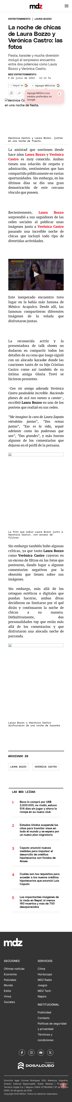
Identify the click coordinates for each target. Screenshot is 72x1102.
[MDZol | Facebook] (22, 1053)
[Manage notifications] (63, 1085)
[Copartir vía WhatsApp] (11, 93)
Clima (41, 968)
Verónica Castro (46, 767)
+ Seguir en (17, 85)
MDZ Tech (44, 991)
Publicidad (44, 1012)
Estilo (7, 991)
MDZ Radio (45, 980)
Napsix (42, 996)
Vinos (7, 996)
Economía (10, 974)
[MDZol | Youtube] (41, 1053)
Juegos (42, 985)
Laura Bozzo (35, 155)
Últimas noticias (14, 968)
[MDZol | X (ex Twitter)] (50, 1053)
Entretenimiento (19, 19)
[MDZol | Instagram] (31, 1053)
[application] (36, 274)
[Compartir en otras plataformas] (19, 93)
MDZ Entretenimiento (22, 74)
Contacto (43, 1018)
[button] (66, 6)
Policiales (10, 980)
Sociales (9, 1002)
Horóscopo (45, 974)
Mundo (8, 985)
